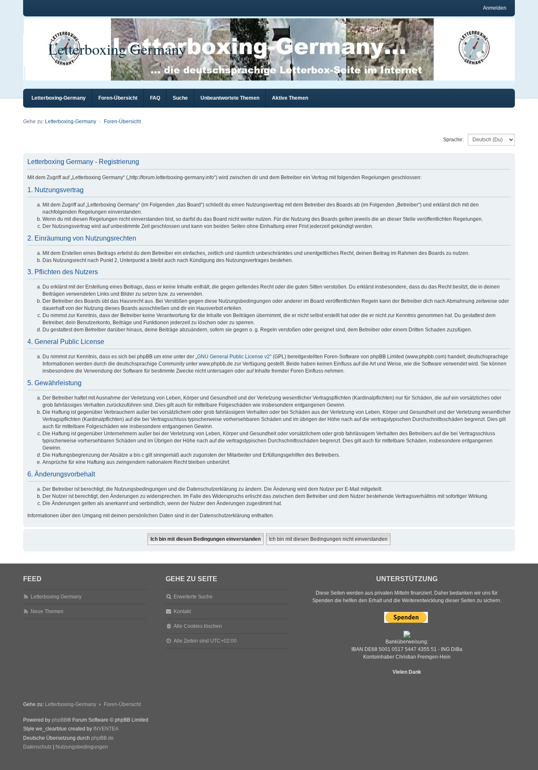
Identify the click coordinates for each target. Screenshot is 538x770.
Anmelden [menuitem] (494, 8)
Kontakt (182, 611)
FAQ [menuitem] (155, 98)
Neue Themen (47, 611)
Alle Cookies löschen (198, 626)
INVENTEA (106, 729)
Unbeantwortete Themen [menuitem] (229, 98)
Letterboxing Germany (117, 49)
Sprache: (453, 140)
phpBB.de (102, 738)
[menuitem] (37, 747)
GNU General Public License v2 (233, 357)
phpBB (59, 720)
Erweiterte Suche (193, 597)
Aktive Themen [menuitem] (290, 98)
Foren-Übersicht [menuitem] (117, 98)
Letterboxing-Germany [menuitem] (59, 98)
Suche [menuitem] (180, 98)
